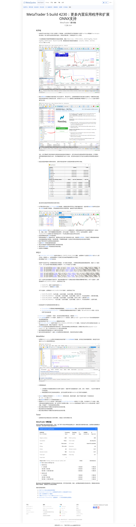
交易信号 (45, 513)
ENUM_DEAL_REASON (45, 323)
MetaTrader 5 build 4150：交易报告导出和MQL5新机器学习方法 (55, 492)
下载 (59, 2)
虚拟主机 (45, 510)
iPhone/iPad (64, 512)
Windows (63, 506)
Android (63, 513)
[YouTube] (98, 507)
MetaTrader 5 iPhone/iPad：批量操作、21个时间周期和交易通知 (55, 497)
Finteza (47, 2)
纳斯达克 (43, 96)
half (60, 285)
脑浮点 (55, 287)
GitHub (75, 316)
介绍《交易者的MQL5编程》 (46, 494)
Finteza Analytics (30, 512)
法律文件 (78, 515)
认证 (27, 513)
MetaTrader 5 (41, 2)
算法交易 (42, 7)
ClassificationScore (70, 308)
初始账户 (47, 246)
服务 (55, 2)
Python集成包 (42, 317)
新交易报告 (81, 237)
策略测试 (56, 7)
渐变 (88, 297)
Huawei (63, 515)
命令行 (41, 396)
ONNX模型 (49, 259)
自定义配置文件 (44, 230)
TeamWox (28, 510)
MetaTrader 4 (29, 508)
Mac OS (63, 508)
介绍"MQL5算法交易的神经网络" (47, 490)
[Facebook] (94, 507)
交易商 (60, 7)
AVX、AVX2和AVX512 (58, 396)
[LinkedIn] (96, 507)
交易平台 (25, 7)
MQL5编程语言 (48, 7)
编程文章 (90, 206)
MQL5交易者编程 (70, 339)
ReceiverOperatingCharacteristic (50, 310)
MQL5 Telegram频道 (54, 206)
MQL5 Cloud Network (48, 508)
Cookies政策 (72, 525)
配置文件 (91, 255)
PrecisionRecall (45, 308)
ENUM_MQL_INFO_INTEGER (47, 255)
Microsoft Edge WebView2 (67, 401)
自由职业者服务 (46, 515)
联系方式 (78, 510)
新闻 (70, 7)
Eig (55, 332)
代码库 (42, 208)
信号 (48, 237)
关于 (77, 506)
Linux (62, 510)
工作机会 (78, 512)
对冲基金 (65, 7)
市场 (49, 235)
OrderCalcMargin (52, 321)
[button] (105, 3)
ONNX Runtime (43, 316)
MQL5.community (47, 506)
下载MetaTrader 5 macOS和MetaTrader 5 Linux (51, 495)
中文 (110, 2)
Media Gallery (79, 513)
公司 (63, 2)
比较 (41, 326)
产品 (52, 2)
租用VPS (43, 243)
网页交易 (31, 7)
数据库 (43, 399)
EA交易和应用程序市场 (48, 512)
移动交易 (36, 7)
